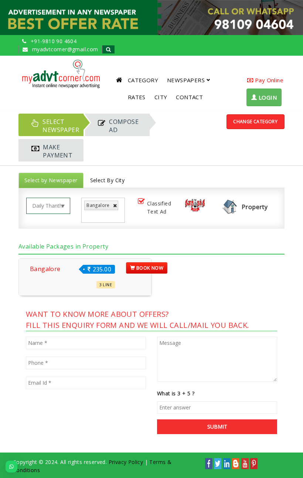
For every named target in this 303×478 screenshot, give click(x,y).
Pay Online (268, 80)
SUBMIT (217, 426)
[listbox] (88, 216)
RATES (137, 97)
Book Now (149, 267)
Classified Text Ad (159, 207)
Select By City (107, 180)
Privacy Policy (126, 461)
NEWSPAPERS (186, 80)
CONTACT (189, 97)
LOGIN (267, 97)
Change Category (255, 121)
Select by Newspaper (51, 180)
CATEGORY (143, 80)
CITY (160, 97)
